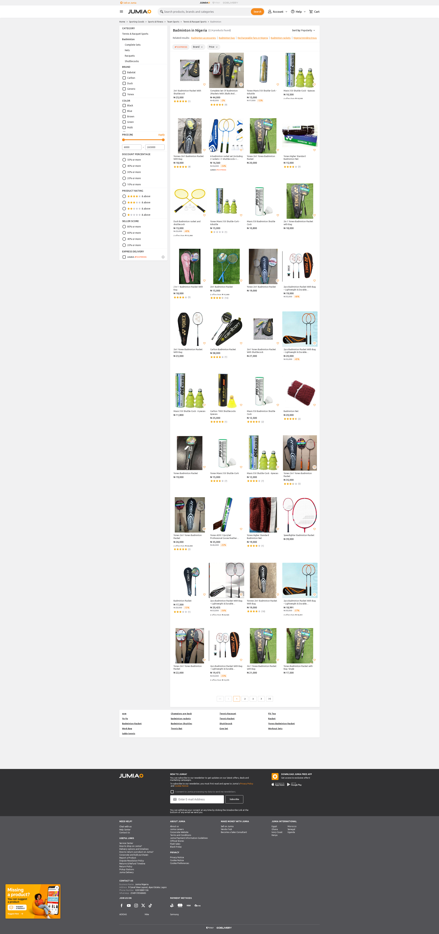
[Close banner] (57, 887)
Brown (130, 116)
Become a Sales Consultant (234, 832)
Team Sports (173, 22)
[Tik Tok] (150, 905)
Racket (272, 718)
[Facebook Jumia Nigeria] (121, 905)
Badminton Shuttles (181, 723)
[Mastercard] (180, 905)
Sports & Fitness (155, 22)
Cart (317, 11)
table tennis (128, 733)
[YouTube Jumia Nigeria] (128, 905)
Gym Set (224, 728)
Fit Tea (272, 714)
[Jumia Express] (134, 257)
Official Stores (177, 841)
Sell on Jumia (129, 3)
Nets (127, 50)
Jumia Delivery (126, 872)
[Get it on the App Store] (278, 784)
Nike (147, 914)
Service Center (126, 843)
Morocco (292, 826)
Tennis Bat (176, 728)
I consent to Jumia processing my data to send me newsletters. (205, 792)
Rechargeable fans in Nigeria (253, 38)
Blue (129, 111)
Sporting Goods (136, 22)
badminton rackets (181, 718)
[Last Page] (269, 699)
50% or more (134, 159)
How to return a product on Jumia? (136, 852)
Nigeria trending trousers (307, 38)
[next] (314, 38)
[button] (204, 85)
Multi (130, 127)
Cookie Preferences (179, 863)
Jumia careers (177, 829)
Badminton (128, 39)
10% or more (134, 184)
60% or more (134, 232)
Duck (130, 83)
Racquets (130, 55)
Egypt (274, 826)
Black (130, 105)
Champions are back (181, 714)
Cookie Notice (181, 786)
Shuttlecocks (132, 61)
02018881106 (142, 890)
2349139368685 (138, 893)
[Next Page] (261, 699)
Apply (161, 134)
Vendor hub (226, 829)
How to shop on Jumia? (130, 846)
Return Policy (125, 866)
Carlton (131, 78)
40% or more (134, 166)
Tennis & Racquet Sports (194, 22)
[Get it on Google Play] (294, 784)
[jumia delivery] (231, 3)
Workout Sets (275, 728)
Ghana (275, 829)
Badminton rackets (281, 38)
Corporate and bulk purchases (133, 855)
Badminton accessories (203, 38)
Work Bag (127, 728)
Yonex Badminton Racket (281, 723)
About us (174, 826)
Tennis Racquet (228, 714)
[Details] (163, 257)
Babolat (131, 72)
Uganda (291, 832)
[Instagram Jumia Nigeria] (136, 905)
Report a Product (127, 858)
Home (122, 22)
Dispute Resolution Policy (131, 861)
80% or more (134, 226)
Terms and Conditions (180, 835)
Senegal (291, 829)
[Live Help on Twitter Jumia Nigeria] (143, 905)
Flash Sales (175, 844)
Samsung (174, 914)
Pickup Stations (126, 869)
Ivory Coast (277, 832)
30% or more (134, 172)
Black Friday (176, 847)
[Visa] (189, 905)
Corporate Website (179, 832)
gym (124, 714)
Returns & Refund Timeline (132, 863)
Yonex (130, 94)
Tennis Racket (227, 718)
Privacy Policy (246, 784)
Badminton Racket (132, 723)
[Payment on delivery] (172, 905)
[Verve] (198, 905)
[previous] (174, 38)
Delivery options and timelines (134, 849)
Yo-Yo (125, 718)
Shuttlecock (226, 723)
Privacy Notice (177, 857)
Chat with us (125, 826)
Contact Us (124, 832)
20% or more (134, 178)
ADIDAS (123, 914)
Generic (131, 88)
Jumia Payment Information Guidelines (189, 838)
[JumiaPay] (216, 3)
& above (146, 196)
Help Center (125, 829)
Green (130, 122)
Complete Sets (133, 44)
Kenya (274, 835)
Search (257, 11)
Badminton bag (227, 38)
